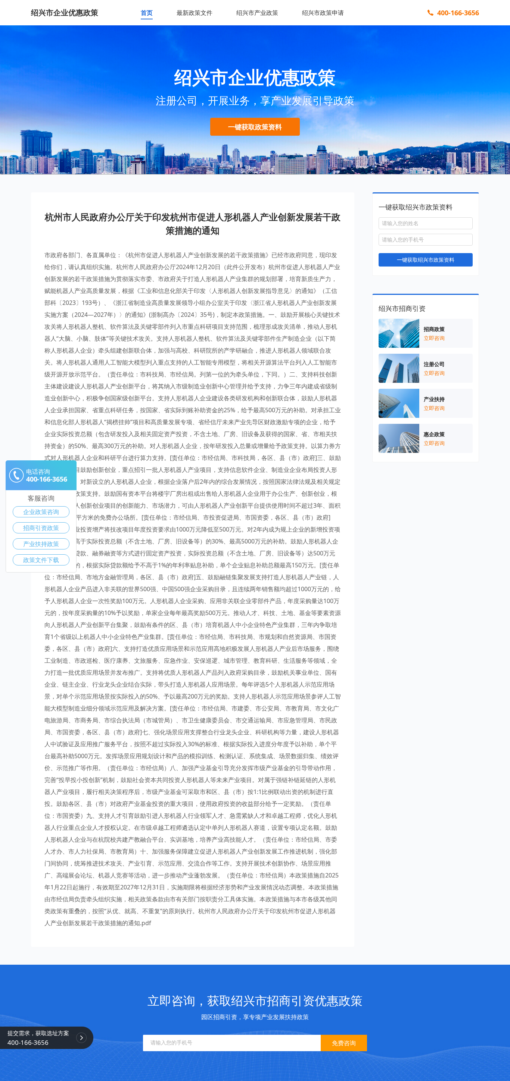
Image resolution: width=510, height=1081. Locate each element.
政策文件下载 (41, 560)
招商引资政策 (41, 528)
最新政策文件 (194, 13)
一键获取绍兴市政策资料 (425, 259)
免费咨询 (344, 1043)
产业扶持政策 (41, 544)
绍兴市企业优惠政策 (64, 12)
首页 (147, 13)
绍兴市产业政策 (257, 13)
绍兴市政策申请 (323, 13)
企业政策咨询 (41, 512)
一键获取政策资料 (255, 126)
